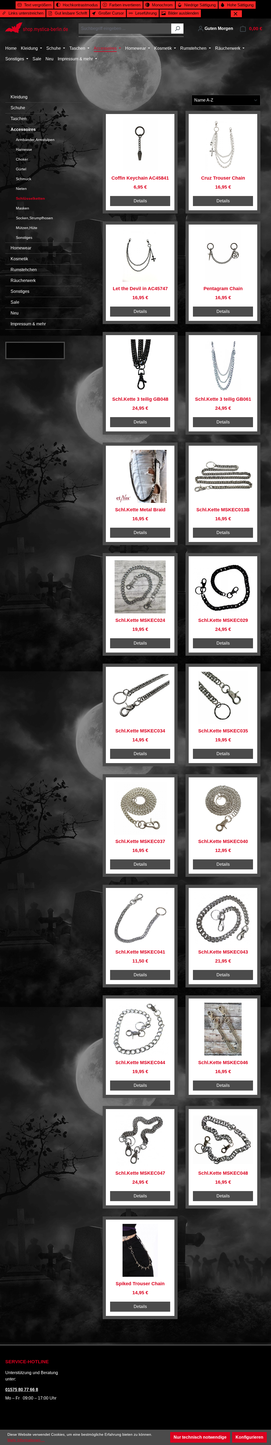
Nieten (21, 188)
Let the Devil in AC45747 (140, 288)
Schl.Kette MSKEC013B (223, 509)
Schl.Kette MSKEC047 (140, 1173)
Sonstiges (24, 237)
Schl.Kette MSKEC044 (140, 1062)
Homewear (21, 248)
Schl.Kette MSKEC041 (140, 952)
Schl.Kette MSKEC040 (223, 841)
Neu (15, 313)
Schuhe (18, 108)
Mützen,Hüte (26, 228)
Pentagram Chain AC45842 (223, 288)
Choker (22, 159)
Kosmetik (19, 259)
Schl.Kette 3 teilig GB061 (223, 399)
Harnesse (24, 149)
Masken (22, 208)
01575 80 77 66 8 (21, 1389)
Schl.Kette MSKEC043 (223, 952)
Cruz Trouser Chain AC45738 (223, 178)
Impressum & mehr (28, 324)
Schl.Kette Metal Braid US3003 (140, 510)
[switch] (34, 5)
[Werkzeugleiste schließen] (236, 13)
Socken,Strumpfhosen (34, 218)
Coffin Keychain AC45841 (140, 178)
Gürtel (21, 169)
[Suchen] (177, 28)
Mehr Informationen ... (26, 1440)
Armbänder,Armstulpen (35, 140)
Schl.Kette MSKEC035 (223, 730)
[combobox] (125, 28)
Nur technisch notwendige (200, 1437)
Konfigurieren (249, 1437)
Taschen (18, 118)
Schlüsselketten (30, 198)
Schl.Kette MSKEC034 (140, 730)
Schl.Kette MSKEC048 (223, 1173)
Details (140, 201)
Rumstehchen (24, 269)
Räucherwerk (23, 280)
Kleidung (19, 97)
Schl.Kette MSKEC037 (140, 841)
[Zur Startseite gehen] (36, 27)
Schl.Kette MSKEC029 (223, 620)
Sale (15, 302)
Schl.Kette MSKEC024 (140, 620)
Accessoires (23, 129)
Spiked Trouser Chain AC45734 (140, 1284)
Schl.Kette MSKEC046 (223, 1062)
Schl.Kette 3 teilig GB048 (140, 399)
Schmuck (23, 179)
